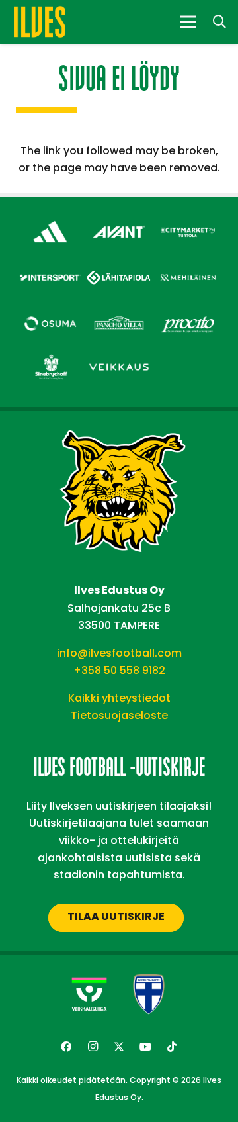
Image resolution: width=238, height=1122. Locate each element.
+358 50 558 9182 (119, 670)
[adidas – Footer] (50, 220)
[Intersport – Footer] (50, 267)
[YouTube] (145, 1046)
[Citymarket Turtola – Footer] (187, 220)
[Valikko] (188, 21)
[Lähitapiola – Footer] (119, 264)
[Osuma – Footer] (50, 312)
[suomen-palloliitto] (149, 994)
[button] (219, 22)
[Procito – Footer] (187, 312)
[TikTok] (172, 1046)
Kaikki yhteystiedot (119, 698)
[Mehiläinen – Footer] (187, 267)
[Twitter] (119, 1046)
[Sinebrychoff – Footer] (50, 356)
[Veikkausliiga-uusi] (89, 994)
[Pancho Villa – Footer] (119, 312)
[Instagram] (92, 1046)
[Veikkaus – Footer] (119, 356)
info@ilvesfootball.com (119, 653)
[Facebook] (66, 1046)
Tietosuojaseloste (119, 715)
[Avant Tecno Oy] (119, 220)
